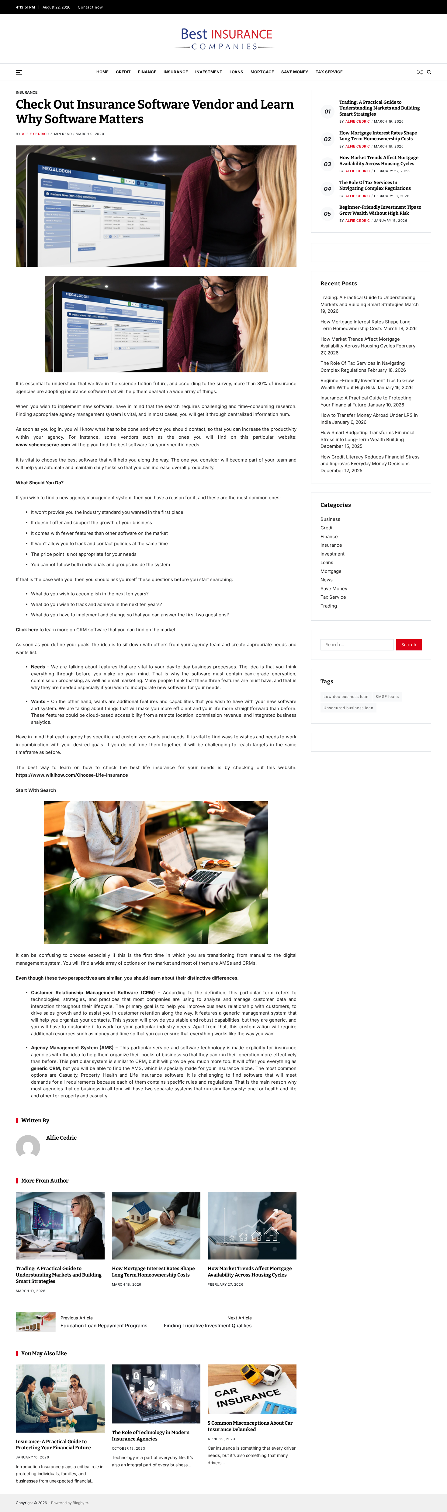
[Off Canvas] (19, 72)
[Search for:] (356, 646)
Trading (329, 606)
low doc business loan (346, 696)
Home (102, 71)
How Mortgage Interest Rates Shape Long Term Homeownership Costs (153, 1272)
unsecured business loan (348, 707)
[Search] (429, 72)
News (327, 580)
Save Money (294, 71)
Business (330, 519)
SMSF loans (387, 696)
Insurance (176, 71)
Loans (236, 71)
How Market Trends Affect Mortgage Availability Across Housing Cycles (250, 1272)
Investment (208, 71)
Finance (147, 71)
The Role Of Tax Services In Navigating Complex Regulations (375, 185)
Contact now (91, 7)
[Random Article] (420, 72)
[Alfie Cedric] (28, 1147)
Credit (123, 71)
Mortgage (262, 71)
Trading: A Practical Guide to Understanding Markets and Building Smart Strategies (59, 1275)
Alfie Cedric (34, 134)
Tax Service (329, 71)
